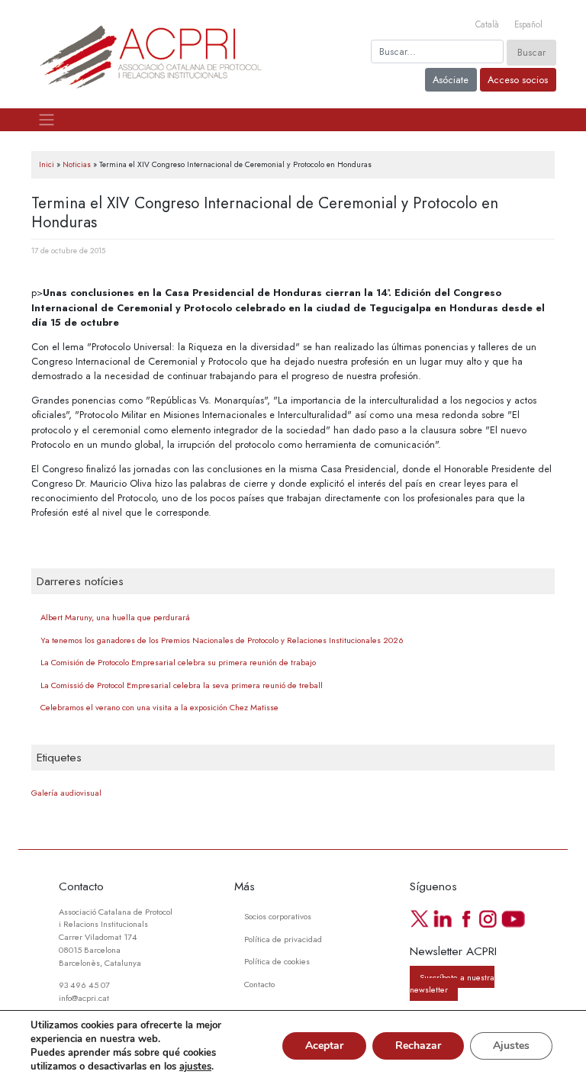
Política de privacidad (283, 939)
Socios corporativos (277, 916)
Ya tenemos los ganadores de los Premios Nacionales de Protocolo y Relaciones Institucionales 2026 (222, 640)
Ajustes (511, 1045)
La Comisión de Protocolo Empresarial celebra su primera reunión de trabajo (178, 662)
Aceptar (324, 1045)
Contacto (259, 984)
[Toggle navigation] (46, 119)
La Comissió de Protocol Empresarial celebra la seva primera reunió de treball (181, 685)
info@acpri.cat (84, 998)
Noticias (77, 164)
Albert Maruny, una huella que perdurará (115, 617)
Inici (46, 164)
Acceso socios (518, 79)
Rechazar (418, 1045)
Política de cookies (277, 961)
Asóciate (450, 79)
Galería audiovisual (66, 793)
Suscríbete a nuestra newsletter (452, 983)
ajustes (195, 1066)
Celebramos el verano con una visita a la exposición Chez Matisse (159, 707)
